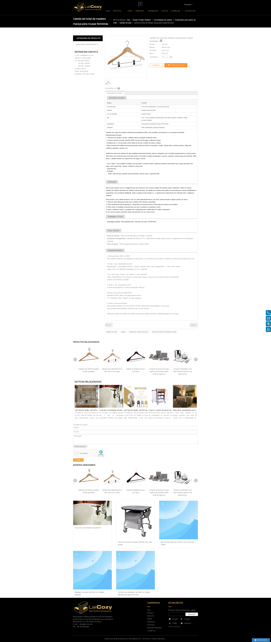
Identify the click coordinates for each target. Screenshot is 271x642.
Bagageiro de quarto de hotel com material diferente (89, 593)
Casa (148, 610)
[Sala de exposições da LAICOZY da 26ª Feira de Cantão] (178, 520)
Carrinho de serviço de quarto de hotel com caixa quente (135, 543)
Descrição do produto (114, 93)
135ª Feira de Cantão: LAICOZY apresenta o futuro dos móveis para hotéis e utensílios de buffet (136, 410)
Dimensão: (153, 50)
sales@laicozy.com (86, 55)
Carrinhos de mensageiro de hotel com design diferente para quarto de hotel (134, 593)
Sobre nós (150, 616)
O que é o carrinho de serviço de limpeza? (160, 410)
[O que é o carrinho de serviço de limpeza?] (160, 408)
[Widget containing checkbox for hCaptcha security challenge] (89, 453)
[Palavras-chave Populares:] (140, 4)
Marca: (151, 53)
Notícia (149, 619)
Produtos (150, 613)
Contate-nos (151, 631)
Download (150, 625)
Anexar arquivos (80, 446)
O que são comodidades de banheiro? (111, 410)
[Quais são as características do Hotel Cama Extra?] (185, 408)
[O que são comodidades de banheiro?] (111, 408)
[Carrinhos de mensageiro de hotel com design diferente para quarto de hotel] (135, 570)
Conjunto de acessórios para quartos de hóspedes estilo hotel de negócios (159, 371)
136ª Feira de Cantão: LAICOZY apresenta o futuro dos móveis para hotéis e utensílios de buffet (87, 410)
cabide (123, 332)
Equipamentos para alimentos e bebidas (89, 44)
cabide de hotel (111, 332)
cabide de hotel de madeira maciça (164, 332)
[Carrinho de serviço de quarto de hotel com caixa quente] (135, 520)
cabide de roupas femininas (138, 332)
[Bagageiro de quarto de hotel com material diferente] (92, 570)
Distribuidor (151, 622)
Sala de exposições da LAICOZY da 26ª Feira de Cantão (177, 543)
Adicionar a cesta (177, 65)
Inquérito (156, 65)
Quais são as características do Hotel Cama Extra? (185, 410)
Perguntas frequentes (154, 628)
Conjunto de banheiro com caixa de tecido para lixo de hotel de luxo (182, 371)
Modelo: (152, 44)
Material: (152, 47)
